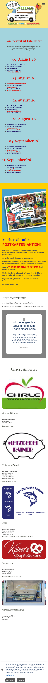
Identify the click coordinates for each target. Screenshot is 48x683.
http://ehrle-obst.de (8, 426)
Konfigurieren (10, 675)
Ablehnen (21, 680)
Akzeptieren (24, 347)
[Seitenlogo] (24, 13)
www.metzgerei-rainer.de (9, 482)
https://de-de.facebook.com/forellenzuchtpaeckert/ (17, 536)
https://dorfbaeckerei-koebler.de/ (12, 576)
